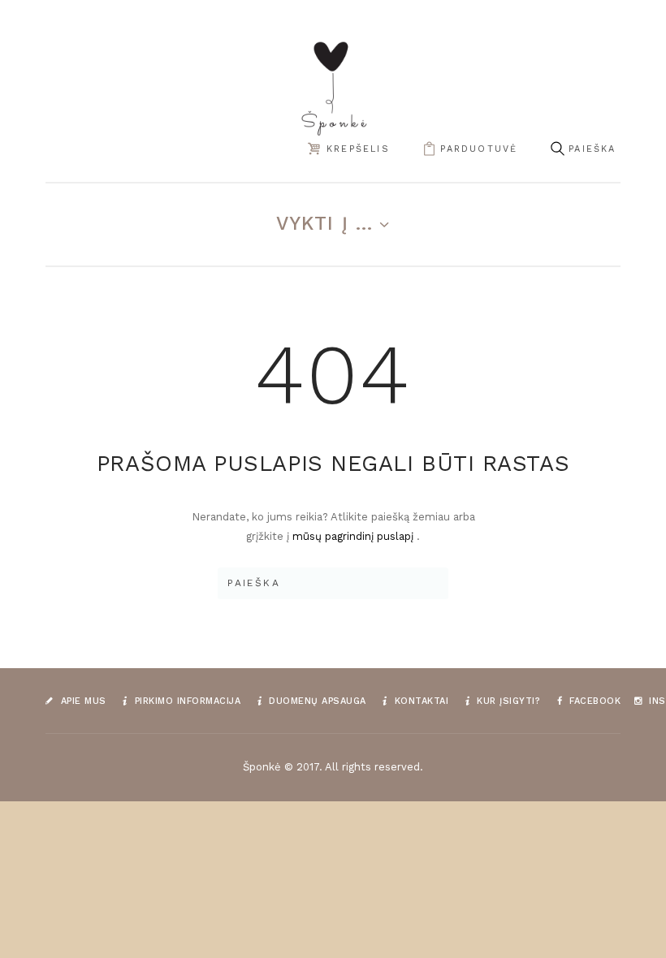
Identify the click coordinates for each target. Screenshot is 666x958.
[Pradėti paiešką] (557, 150)
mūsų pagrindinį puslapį (354, 536)
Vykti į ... (325, 223)
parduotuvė (478, 149)
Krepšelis (358, 149)
